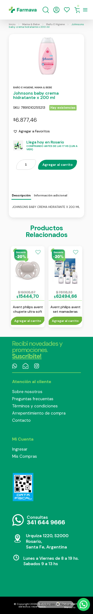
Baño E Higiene (55, 24)
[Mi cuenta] (56, 10)
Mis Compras (24, 456)
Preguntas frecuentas (32, 399)
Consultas (46, 520)
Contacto (21, 420)
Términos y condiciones (35, 406)
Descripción (21, 195)
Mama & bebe (43, 87)
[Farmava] (23, 10)
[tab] (21, 195)
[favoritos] (67, 10)
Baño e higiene (23, 87)
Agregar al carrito (57, 164)
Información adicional (50, 195)
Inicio (12, 24)
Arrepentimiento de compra (39, 413)
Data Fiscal (23, 487)
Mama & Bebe (31, 24)
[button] (31, 131)
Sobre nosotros (27, 391)
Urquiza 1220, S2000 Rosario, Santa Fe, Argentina (47, 541)
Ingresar (19, 449)
